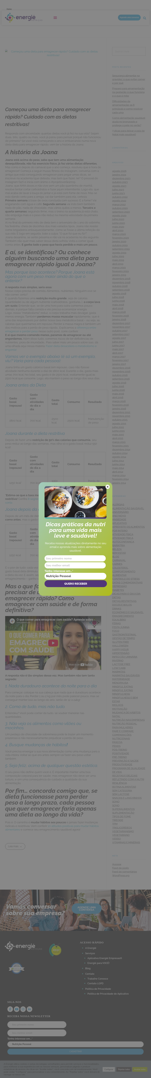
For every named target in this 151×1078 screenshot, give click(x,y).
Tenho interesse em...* (59, 571)
